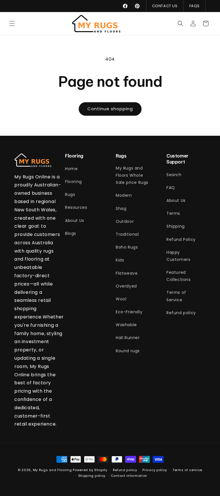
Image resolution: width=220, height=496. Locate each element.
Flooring (73, 181)
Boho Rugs (127, 247)
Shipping (175, 226)
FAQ (170, 187)
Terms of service (187, 470)
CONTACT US (165, 6)
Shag (121, 208)
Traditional (127, 234)
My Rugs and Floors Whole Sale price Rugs (132, 175)
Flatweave (127, 273)
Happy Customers (178, 255)
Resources (76, 207)
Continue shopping (110, 109)
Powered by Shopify (90, 470)
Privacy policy (154, 470)
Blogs (70, 233)
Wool (121, 299)
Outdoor (125, 221)
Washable (126, 325)
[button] (12, 23)
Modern (124, 195)
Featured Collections (178, 275)
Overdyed (126, 286)
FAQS (194, 6)
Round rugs (128, 351)
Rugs (70, 194)
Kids (120, 260)
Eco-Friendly (129, 312)
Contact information (129, 475)
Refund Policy (181, 239)
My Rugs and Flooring (52, 470)
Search (174, 175)
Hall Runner (128, 337)
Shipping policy (92, 475)
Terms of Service (176, 296)
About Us (74, 220)
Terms (173, 213)
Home (71, 169)
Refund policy (181, 313)
